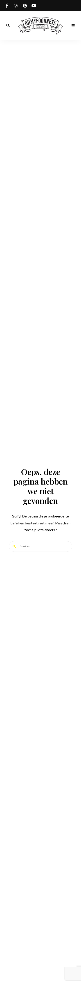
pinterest (24, 5)
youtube (33, 5)
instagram (15, 5)
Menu (73, 25)
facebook (6, 5)
